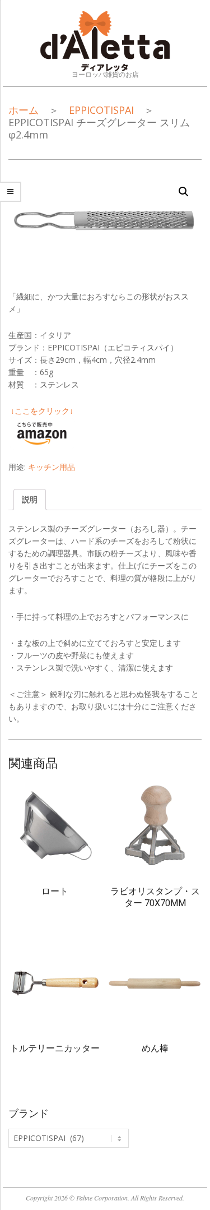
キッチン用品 (51, 466)
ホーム (23, 110)
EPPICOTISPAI (101, 110)
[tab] (29, 499)
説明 (30, 499)
